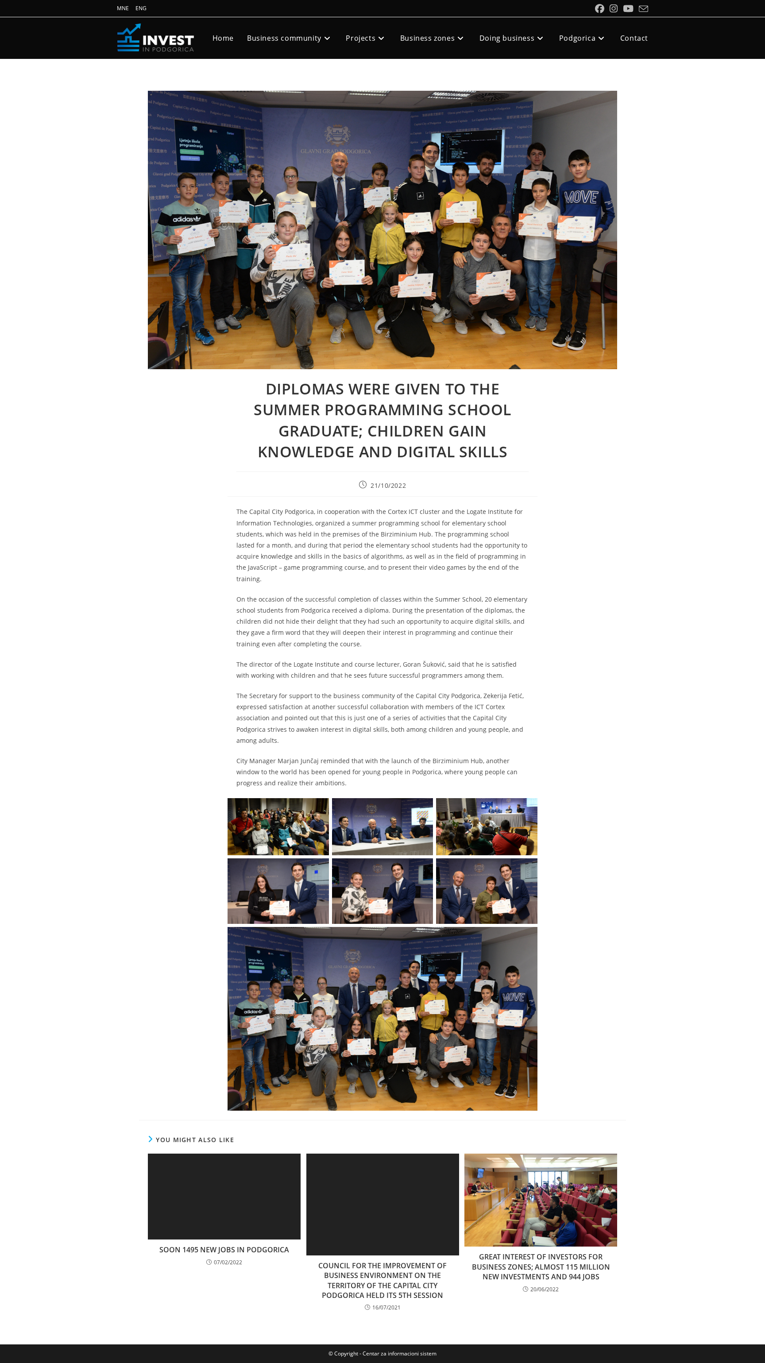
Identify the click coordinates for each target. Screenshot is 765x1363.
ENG (141, 8)
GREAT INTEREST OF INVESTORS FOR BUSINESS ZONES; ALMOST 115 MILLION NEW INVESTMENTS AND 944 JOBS (541, 1267)
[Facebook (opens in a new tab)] (599, 8)
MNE (123, 8)
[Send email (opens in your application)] (642, 9)
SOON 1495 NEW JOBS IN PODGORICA (224, 1250)
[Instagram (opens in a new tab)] (613, 8)
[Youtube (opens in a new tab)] (628, 8)
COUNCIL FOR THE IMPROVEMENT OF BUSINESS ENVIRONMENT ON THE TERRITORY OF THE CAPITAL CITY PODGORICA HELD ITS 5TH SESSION (382, 1280)
